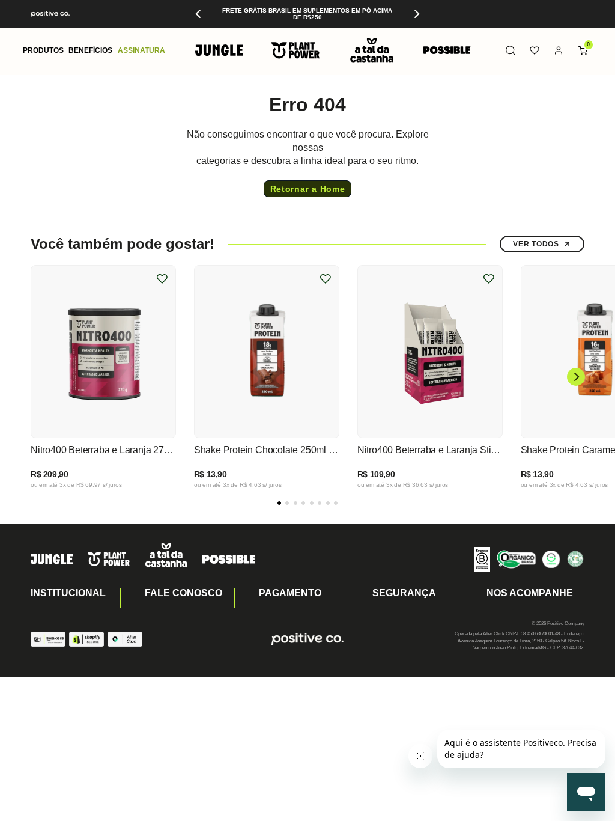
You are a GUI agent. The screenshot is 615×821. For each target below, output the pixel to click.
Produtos (43, 50)
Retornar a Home (307, 189)
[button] (43, 50)
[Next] (416, 14)
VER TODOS (536, 244)
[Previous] (199, 14)
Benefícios (90, 50)
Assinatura (141, 50)
